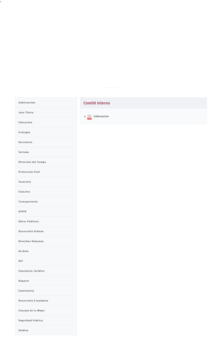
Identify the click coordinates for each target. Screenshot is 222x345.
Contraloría (26, 290)
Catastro (24, 191)
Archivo (24, 251)
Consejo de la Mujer (32, 310)
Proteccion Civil (29, 171)
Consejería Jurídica (32, 270)
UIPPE (23, 211)
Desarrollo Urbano (31, 231)
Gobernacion (27, 102)
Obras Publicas (29, 221)
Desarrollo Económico (33, 300)
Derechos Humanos (31, 241)
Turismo (24, 152)
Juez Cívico (26, 112)
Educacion (25, 122)
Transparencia (104, 10)
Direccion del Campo (32, 161)
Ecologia (24, 132)
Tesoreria (25, 181)
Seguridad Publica (31, 320)
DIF (21, 261)
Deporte (24, 280)
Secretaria (26, 142)
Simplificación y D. (130, 10)
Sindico (23, 330)
